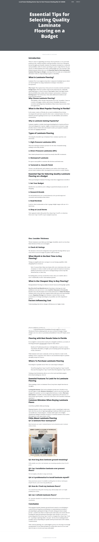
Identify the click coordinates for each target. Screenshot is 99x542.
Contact (78, 1)
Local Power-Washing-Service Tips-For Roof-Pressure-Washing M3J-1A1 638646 (42, 2)
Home (72, 1)
